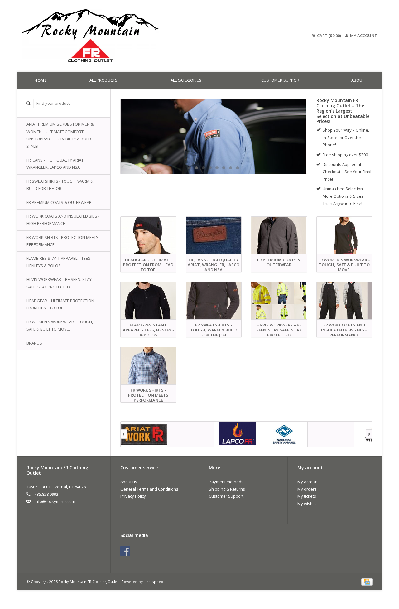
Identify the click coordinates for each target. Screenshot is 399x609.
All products (103, 80)
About (357, 80)
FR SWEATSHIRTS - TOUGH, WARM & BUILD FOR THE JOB (59, 184)
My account (363, 35)
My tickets (306, 496)
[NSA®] (284, 434)
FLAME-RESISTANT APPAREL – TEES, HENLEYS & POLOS (58, 261)
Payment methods (226, 482)
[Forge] (190, 434)
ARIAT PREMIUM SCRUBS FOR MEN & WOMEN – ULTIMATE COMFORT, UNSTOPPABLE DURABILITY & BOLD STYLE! (60, 135)
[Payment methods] (367, 581)
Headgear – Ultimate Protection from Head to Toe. (60, 304)
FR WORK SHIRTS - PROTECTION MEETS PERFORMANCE (62, 240)
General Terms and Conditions (149, 489)
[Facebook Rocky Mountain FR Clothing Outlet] (125, 551)
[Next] (369, 434)
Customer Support (281, 80)
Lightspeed (153, 581)
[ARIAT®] (144, 434)
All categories (186, 80)
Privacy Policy (133, 496)
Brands (34, 343)
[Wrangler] (331, 434)
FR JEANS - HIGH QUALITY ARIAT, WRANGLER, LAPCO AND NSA (55, 163)
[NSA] (214, 136)
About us (128, 482)
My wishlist (307, 503)
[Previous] (123, 434)
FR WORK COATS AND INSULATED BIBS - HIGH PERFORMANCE (62, 219)
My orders (307, 489)
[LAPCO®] (237, 434)
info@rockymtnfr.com (55, 501)
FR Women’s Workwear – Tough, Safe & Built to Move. (59, 325)
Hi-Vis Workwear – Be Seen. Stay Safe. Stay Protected (59, 283)
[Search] (28, 103)
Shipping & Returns (227, 489)
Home (40, 80)
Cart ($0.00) (329, 35)
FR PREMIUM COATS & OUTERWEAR (59, 202)
